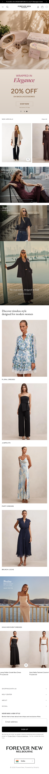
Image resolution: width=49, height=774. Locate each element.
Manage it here (38, 2)
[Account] (38, 7)
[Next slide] (46, 62)
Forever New (20, 767)
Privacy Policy (12, 736)
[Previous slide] (2, 62)
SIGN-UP (24, 729)
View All (44, 119)
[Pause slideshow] (21, 111)
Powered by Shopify (32, 767)
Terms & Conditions (22, 736)
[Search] (7, 7)
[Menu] (2, 7)
